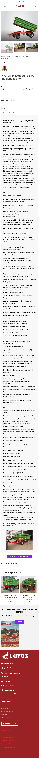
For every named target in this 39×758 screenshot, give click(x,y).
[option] (17, 40)
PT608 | (11, 239)
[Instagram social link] (5, 668)
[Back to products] (5, 62)
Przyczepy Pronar (24, 56)
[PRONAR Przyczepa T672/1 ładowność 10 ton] (10, 585)
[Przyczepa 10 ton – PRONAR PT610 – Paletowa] (29, 585)
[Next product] (7, 62)
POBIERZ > (20, 622)
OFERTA (3, 705)
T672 (5, 241)
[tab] (4, 113)
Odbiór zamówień (7, 737)
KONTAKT (4, 714)
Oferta (14, 56)
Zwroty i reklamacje (7, 740)
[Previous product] (2, 62)
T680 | (32, 239)
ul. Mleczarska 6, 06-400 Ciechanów (11, 694)
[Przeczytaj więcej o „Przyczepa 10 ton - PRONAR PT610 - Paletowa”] (35, 578)
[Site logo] (19, 7)
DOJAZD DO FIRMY (10, 723)
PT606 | (6, 239)
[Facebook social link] (2, 668)
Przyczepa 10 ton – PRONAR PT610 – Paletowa (29, 597)
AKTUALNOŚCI (6, 717)
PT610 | (22, 239)
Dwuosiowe (5, 58)
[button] (3, 26)
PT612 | (16, 239)
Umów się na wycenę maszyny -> (19, 556)
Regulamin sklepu (6, 730)
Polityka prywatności (8, 747)
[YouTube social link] (7, 668)
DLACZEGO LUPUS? (7, 711)
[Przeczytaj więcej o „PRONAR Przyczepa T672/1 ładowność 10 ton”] (16, 578)
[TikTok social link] (10, 668)
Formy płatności (6, 734)
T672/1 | (27, 239)
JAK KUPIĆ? (5, 708)
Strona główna (5, 56)
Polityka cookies (6, 744)
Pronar (10, 601)
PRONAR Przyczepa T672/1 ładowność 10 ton (10, 597)
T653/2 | (30, 237)
